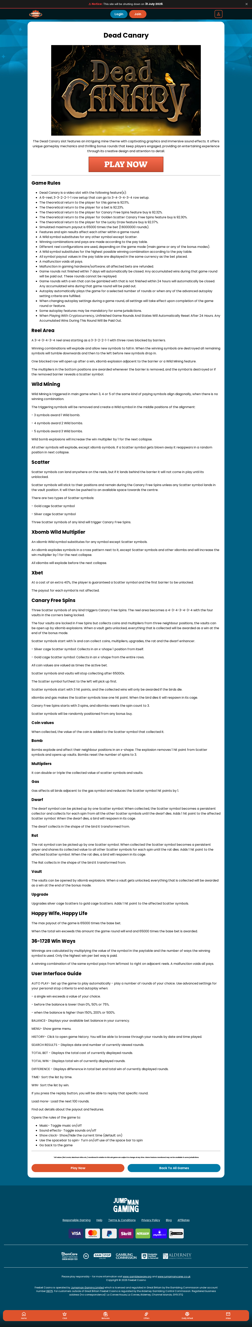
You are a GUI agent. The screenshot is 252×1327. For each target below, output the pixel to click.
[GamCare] (69, 1256)
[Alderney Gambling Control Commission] (177, 1256)
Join (137, 14)
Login (119, 14)
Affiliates (184, 1220)
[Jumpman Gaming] (126, 1211)
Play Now (78, 1168)
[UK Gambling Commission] (126, 1256)
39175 (49, 1291)
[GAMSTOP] (102, 1256)
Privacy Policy (151, 1220)
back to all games (174, 1168)
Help (99, 1220)
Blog (169, 1220)
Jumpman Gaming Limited (87, 1287)
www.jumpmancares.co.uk (174, 1276)
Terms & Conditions (122, 1220)
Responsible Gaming (77, 1220)
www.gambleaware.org (137, 1276)
